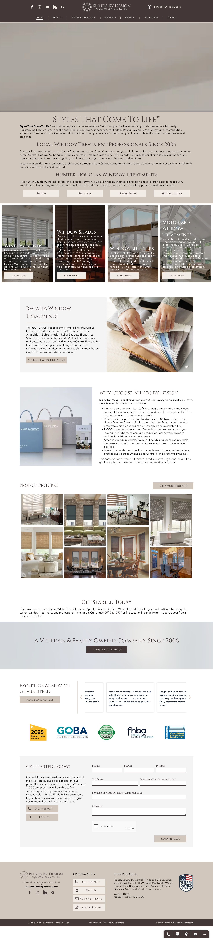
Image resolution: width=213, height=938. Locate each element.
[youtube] (47, 7)
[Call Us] (168, 934)
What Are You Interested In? (157, 779)
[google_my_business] (62, 7)
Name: (96, 765)
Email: (128, 765)
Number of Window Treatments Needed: (117, 792)
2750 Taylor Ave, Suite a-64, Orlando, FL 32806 (41, 883)
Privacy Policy (95, 923)
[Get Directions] (186, 934)
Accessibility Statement (113, 923)
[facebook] (31, 7)
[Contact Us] (195, 934)
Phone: (160, 765)
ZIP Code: (97, 779)
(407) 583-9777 (112, 612)
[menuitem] (40, 18)
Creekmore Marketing (183, 923)
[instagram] (39, 7)
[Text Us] (177, 934)
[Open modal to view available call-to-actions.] (204, 934)
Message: (97, 806)
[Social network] (54, 7)
